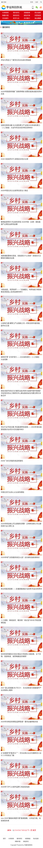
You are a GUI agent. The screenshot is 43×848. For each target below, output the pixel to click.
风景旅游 (38, 15)
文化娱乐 (5, 18)
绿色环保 (27, 15)
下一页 (29, 830)
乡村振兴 (27, 18)
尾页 (34, 830)
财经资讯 (16, 15)
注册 (36, 2)
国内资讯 (16, 12)
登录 (31, 2)
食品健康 (38, 18)
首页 (4, 838)
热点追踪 (36, 838)
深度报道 (27, 12)
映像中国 (5, 15)
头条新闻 (5, 12)
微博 (41, 7)
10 (26, 830)
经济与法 (16, 18)
